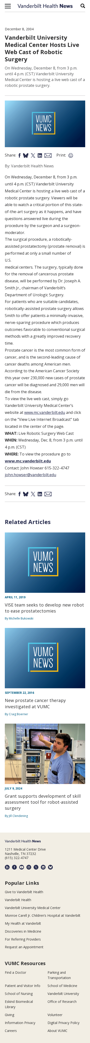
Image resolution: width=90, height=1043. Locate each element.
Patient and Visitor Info (22, 985)
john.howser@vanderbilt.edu (30, 474)
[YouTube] (21, 867)
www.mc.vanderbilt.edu (44, 412)
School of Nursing (19, 993)
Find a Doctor (15, 972)
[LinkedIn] (43, 867)
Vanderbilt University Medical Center (32, 907)
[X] (36, 867)
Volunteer (55, 1014)
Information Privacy (20, 1022)
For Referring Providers (23, 939)
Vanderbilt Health (18, 900)
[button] (8, 6)
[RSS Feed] (7, 867)
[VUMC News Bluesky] (50, 867)
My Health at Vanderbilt (23, 923)
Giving (9, 1014)
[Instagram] (28, 867)
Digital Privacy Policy (63, 1022)
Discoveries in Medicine (23, 931)
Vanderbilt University (63, 993)
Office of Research (62, 1001)
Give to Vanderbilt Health (24, 892)
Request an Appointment (24, 947)
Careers (11, 1030)
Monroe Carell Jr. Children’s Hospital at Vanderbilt (42, 915)
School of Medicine (62, 985)
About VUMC (57, 1030)
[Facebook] (14, 867)
